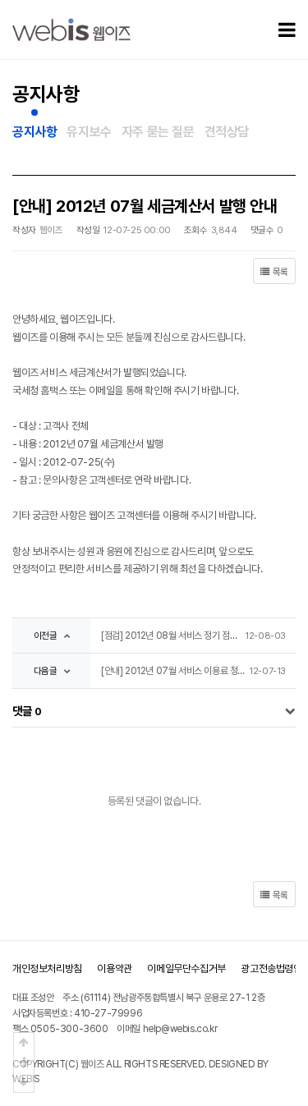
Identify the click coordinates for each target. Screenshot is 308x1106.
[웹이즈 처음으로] (71, 29)
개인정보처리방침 (47, 968)
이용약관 (114, 968)
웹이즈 (92, 1064)
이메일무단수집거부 (186, 968)
